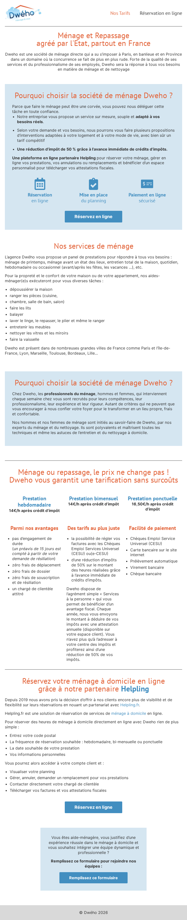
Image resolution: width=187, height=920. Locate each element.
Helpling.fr (129, 704)
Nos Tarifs (120, 13)
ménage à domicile (129, 713)
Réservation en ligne (161, 13)
